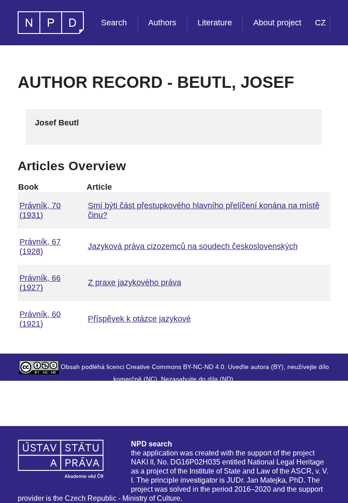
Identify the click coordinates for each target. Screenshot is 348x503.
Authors (162, 22)
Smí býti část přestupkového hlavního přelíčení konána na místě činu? (203, 210)
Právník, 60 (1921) (40, 319)
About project (277, 22)
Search (114, 22)
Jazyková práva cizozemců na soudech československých (193, 246)
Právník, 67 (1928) (40, 246)
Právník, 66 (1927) (40, 282)
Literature (215, 22)
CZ (320, 22)
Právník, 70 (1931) (40, 210)
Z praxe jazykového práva (134, 282)
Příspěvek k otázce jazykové (139, 318)
